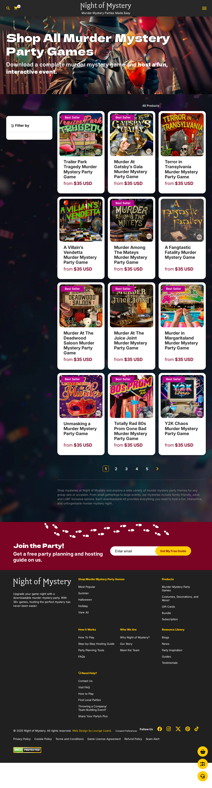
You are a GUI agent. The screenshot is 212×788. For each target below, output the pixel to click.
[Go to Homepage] (42, 581)
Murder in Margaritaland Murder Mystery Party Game (181, 340)
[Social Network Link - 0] (159, 729)
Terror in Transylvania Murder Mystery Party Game (181, 169)
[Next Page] (157, 469)
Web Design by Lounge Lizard (91, 730)
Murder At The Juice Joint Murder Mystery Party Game (130, 340)
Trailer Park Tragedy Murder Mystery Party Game (80, 169)
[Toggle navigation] (204, 8)
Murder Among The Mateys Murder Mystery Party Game (130, 255)
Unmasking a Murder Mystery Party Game (80, 428)
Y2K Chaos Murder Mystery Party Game (181, 428)
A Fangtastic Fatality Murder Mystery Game (180, 252)
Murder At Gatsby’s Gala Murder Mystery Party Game (130, 169)
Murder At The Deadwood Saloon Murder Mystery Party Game (79, 343)
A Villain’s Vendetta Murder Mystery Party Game (80, 255)
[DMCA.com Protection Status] (27, 749)
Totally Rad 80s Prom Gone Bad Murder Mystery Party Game (130, 431)
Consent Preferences (126, 731)
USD (78, 183)
